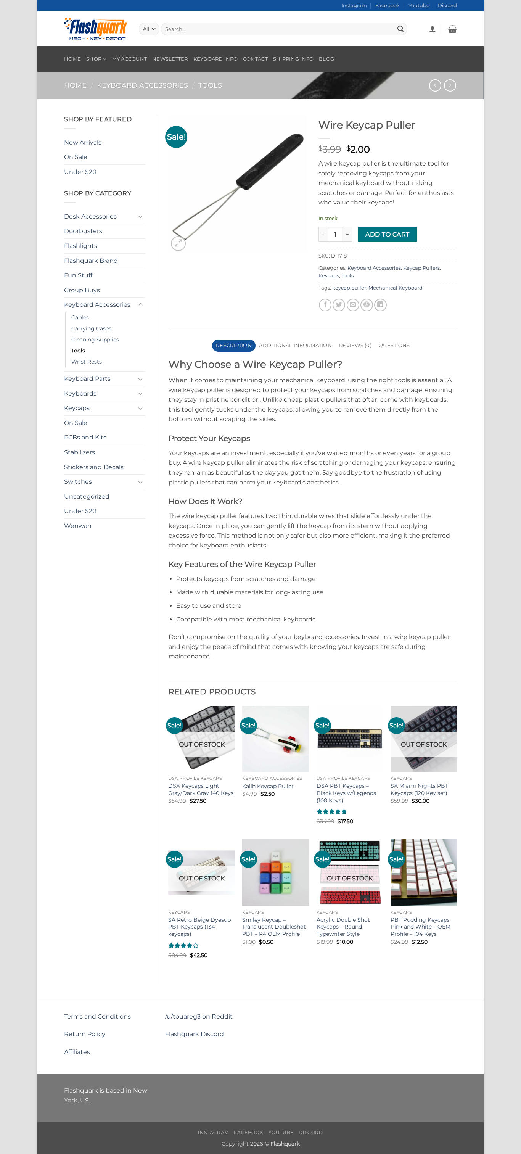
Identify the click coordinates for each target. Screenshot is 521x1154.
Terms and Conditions (97, 1016)
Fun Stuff (78, 275)
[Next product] (435, 85)
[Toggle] (140, 216)
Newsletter (170, 59)
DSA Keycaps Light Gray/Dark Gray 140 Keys (200, 789)
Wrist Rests (86, 361)
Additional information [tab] (295, 345)
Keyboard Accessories (142, 85)
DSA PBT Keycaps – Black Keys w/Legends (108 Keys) (346, 792)
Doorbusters (83, 231)
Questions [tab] (394, 345)
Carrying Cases (91, 328)
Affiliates (77, 1052)
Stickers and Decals (94, 467)
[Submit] (400, 29)
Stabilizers (79, 452)
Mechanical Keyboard (395, 288)
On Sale (75, 157)
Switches (78, 481)
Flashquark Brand (91, 260)
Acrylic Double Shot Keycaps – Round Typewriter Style (343, 926)
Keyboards (80, 393)
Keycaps (77, 408)
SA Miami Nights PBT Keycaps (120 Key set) (419, 789)
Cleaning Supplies (95, 339)
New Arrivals (82, 142)
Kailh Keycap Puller (268, 786)
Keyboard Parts (87, 378)
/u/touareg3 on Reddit (199, 1016)
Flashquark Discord (194, 1034)
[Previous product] (450, 85)
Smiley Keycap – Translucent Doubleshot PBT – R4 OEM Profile (274, 926)
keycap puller (349, 288)
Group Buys (82, 290)
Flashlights (80, 245)
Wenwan (78, 526)
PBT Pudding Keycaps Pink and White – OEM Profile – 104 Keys (420, 926)
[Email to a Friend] (353, 305)
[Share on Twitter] (339, 305)
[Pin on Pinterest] (366, 305)
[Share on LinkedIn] (380, 305)
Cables (80, 317)
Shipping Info (293, 59)
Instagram (354, 5)
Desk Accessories (90, 216)
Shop (93, 59)
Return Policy (84, 1034)
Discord (447, 5)
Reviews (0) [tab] (355, 345)
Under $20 (80, 171)
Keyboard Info (215, 59)
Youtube (418, 5)
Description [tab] (233, 345)
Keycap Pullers (421, 268)
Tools (210, 85)
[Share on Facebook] (325, 305)
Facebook (387, 5)
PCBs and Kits (85, 437)
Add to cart (387, 234)
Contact (255, 59)
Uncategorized (86, 496)
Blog (326, 59)
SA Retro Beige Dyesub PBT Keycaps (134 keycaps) (199, 926)
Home (72, 59)
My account (129, 59)
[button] (432, 29)
